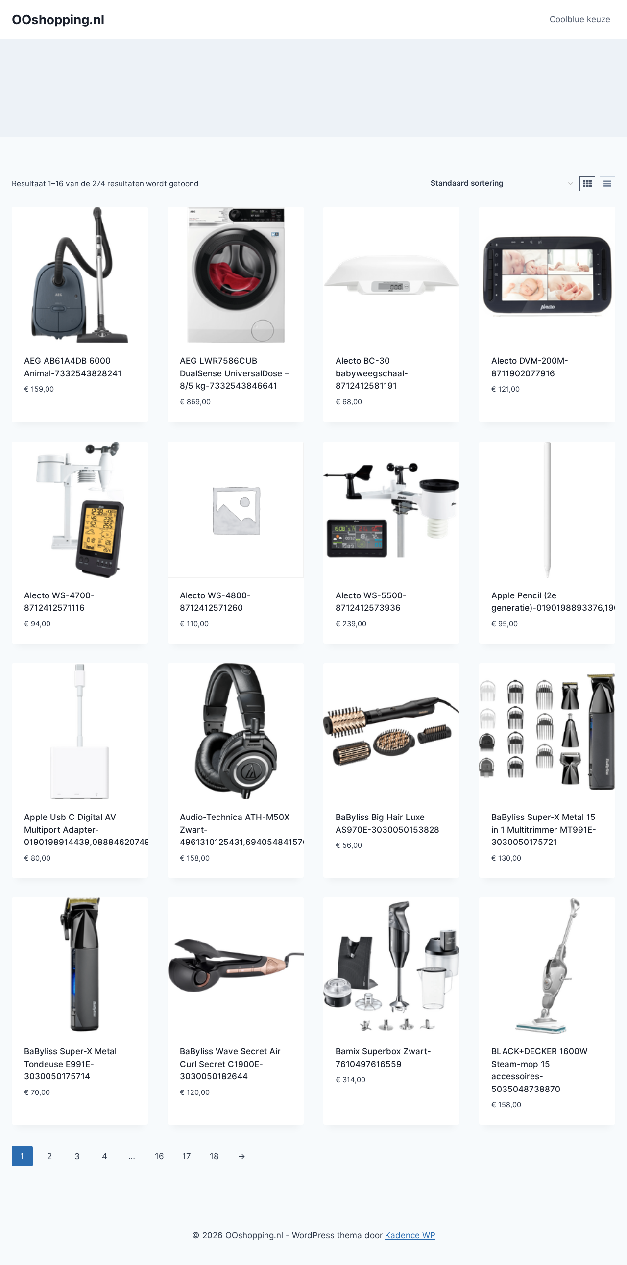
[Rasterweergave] (587, 183)
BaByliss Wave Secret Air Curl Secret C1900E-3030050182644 (230, 1063)
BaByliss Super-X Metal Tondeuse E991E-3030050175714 (70, 1063)
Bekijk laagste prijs (65, 418)
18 (214, 1156)
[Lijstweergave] (607, 183)
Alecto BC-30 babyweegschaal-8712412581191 (372, 373)
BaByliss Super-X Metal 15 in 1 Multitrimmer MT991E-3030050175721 (543, 829)
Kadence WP (410, 1235)
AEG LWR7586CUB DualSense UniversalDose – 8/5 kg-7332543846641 (234, 373)
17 (186, 1156)
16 (159, 1156)
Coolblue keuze (580, 19)
